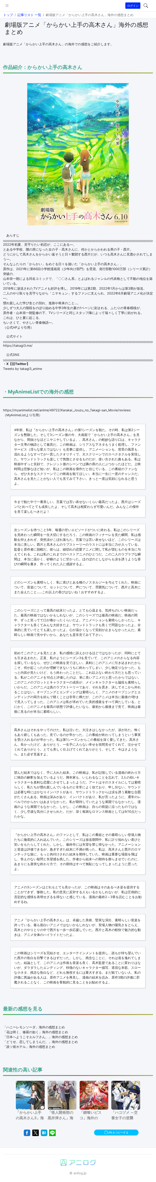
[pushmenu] (7, 6)
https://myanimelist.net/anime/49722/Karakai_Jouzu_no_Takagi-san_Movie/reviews (67, 410)
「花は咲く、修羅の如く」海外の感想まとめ (35, 1032)
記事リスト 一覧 (29, 15)
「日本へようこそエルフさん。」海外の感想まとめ (40, 1037)
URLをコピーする (118, 1132)
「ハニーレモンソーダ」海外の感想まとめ (34, 1027)
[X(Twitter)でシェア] (35, 1132)
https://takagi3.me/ (17, 345)
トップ (8, 15)
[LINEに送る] (52, 1132)
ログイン (133, 5)
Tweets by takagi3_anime (22, 369)
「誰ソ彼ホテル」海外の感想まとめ (29, 1047)
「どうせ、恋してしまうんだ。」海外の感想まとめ (40, 1042)
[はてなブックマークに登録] (44, 1132)
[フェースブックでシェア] (27, 1132)
